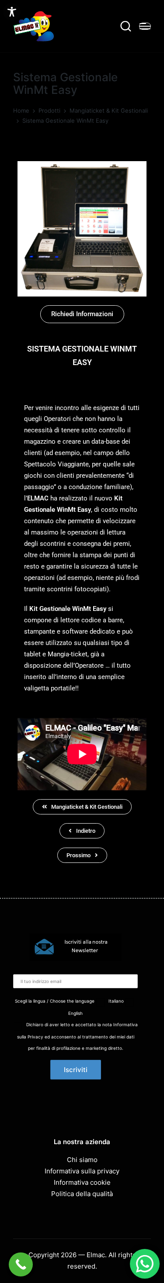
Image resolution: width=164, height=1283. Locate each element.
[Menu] (145, 26)
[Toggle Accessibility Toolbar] (11, 11)
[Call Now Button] (21, 1264)
